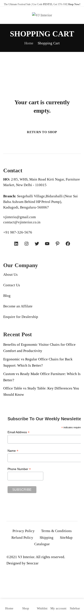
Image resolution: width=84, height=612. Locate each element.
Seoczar (32, 563)
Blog (7, 296)
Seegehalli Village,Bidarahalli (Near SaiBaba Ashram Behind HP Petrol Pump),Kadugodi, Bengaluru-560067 (40, 201)
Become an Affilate (18, 306)
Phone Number (19, 469)
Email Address (19, 432)
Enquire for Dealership (20, 317)
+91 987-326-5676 (17, 232)
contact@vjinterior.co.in (21, 222)
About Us (10, 275)
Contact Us (11, 285)
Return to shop (42, 132)
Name (13, 451)
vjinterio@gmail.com (19, 217)
